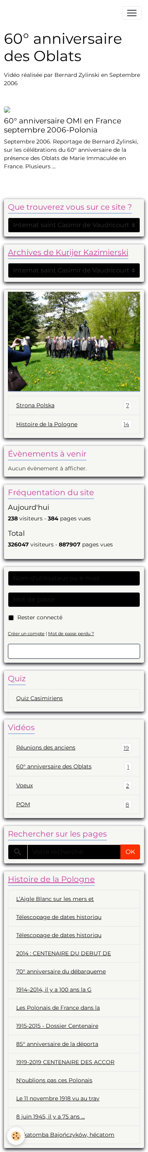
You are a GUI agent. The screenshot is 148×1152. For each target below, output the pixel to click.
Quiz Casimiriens (39, 698)
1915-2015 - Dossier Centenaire (57, 1025)
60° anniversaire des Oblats (72, 766)
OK (130, 852)
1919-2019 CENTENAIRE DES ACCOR (65, 1062)
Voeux (72, 785)
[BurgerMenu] (132, 13)
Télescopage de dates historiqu (58, 917)
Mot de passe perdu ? (71, 633)
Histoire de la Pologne (72, 424)
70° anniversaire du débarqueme (61, 971)
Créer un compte (26, 633)
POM (72, 804)
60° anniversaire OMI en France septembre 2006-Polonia (62, 125)
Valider (74, 651)
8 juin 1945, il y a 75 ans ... (50, 1116)
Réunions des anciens (72, 747)
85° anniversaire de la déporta (57, 1044)
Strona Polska (72, 405)
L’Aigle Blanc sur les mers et (55, 898)
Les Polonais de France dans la (58, 1007)
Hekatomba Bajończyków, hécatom (65, 1134)
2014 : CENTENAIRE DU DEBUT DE (63, 953)
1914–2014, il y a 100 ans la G (54, 989)
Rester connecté (39, 617)
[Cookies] (16, 1136)
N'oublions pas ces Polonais (54, 1080)
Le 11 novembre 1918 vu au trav (57, 1098)
